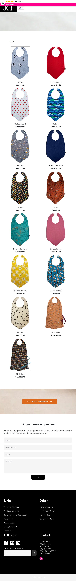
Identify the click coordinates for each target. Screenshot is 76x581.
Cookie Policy (8, 531)
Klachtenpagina (9, 523)
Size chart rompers (46, 507)
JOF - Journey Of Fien (47, 511)
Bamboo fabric (44, 515)
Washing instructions (46, 519)
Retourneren (8, 519)
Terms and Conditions (11, 507)
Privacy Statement (10, 527)
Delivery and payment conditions (15, 515)
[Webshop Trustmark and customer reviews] (41, 558)
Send (38, 477)
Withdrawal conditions (11, 511)
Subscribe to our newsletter (39, 401)
